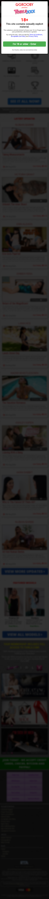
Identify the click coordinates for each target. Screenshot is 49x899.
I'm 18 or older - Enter (24, 44)
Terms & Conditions (35, 35)
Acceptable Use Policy (18, 36)
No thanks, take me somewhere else (24, 50)
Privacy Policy (33, 36)
